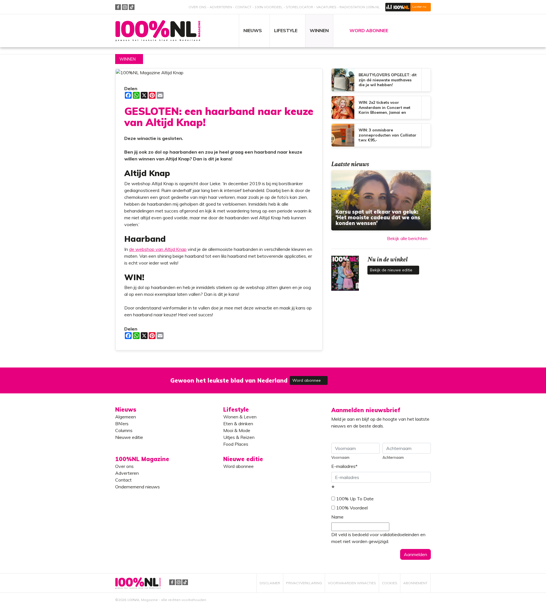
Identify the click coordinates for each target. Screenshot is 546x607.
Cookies (389, 583)
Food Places (235, 444)
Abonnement (415, 583)
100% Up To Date (355, 498)
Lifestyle (236, 409)
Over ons (197, 7)
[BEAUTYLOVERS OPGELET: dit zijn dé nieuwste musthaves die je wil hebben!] (381, 80)
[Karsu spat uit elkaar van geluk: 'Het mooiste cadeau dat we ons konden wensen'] (381, 200)
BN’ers (122, 423)
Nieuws (125, 409)
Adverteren (221, 7)
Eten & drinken (238, 423)
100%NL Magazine (157, 31)
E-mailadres (344, 466)
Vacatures (326, 7)
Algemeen (125, 417)
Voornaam (340, 457)
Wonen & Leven (240, 417)
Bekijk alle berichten (407, 238)
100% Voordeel (269, 7)
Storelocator (299, 7)
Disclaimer (270, 583)
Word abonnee (307, 380)
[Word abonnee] (356, 377)
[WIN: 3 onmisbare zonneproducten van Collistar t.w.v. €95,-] (381, 135)
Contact (243, 7)
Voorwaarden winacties (352, 583)
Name (337, 517)
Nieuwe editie (129, 437)
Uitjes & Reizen (239, 437)
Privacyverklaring (304, 583)
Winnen (127, 59)
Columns (124, 430)
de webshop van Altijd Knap (158, 249)
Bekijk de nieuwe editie (391, 269)
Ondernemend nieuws (137, 487)
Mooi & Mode (236, 430)
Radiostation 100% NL (360, 7)
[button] (408, 7)
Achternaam (393, 457)
